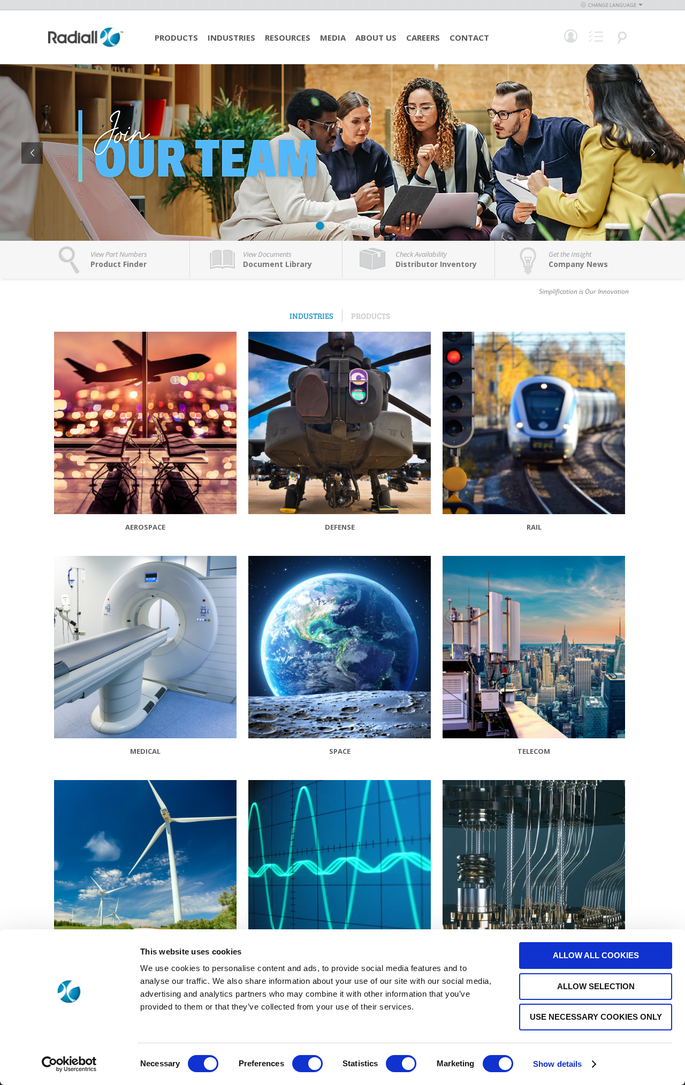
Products (176, 37)
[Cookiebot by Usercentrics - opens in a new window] (69, 1064)
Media (333, 37)
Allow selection (596, 986)
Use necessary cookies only (596, 1016)
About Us (376, 37)
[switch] (307, 1064)
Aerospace (145, 527)
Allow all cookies (596, 955)
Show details (557, 1063)
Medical (145, 751)
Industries (231, 37)
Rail (534, 527)
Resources (287, 37)
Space (340, 751)
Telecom (533, 751)
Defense (340, 527)
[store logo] (85, 45)
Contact (469, 37)
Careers (423, 37)
